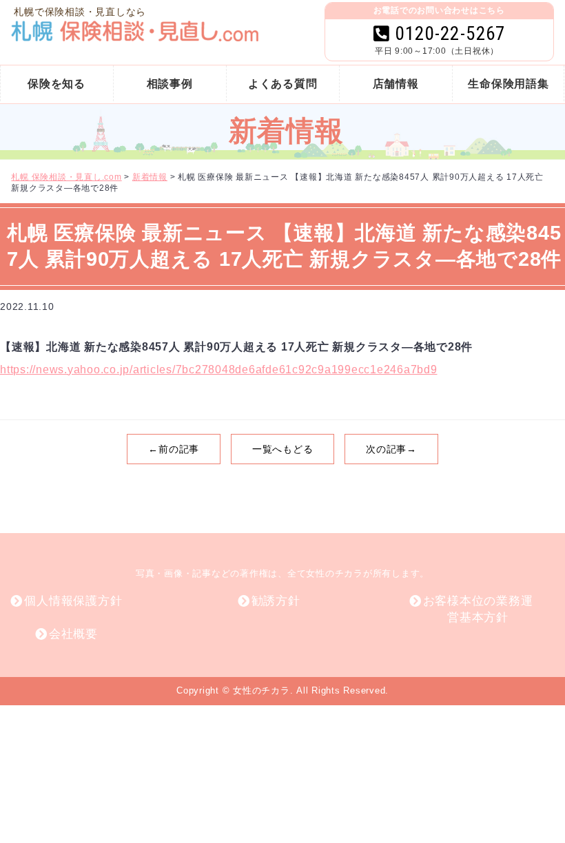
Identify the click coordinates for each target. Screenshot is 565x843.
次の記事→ (391, 449)
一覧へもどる (283, 449)
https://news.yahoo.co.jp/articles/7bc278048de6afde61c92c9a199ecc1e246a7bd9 (219, 369)
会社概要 (73, 634)
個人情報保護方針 (73, 600)
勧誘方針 (275, 600)
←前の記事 (173, 449)
